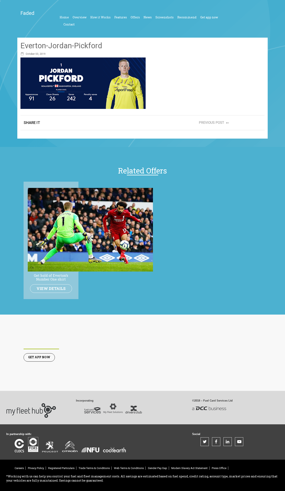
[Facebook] (216, 441)
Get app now (209, 17)
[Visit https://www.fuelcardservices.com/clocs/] (19, 445)
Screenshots (164, 17)
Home (64, 17)
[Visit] (33, 444)
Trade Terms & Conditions (94, 468)
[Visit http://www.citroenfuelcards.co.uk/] (70, 446)
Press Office (219, 468)
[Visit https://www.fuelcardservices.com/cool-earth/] (114, 449)
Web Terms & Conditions (129, 468)
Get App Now (39, 357)
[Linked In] (227, 441)
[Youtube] (239, 441)
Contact (69, 24)
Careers (19, 468)
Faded (27, 13)
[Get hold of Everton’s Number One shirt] (90, 229)
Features (120, 17)
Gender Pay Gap (157, 468)
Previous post (212, 123)
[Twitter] (205, 441)
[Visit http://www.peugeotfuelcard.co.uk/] (50, 446)
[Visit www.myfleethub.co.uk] (92, 410)
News (148, 17)
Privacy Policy (36, 468)
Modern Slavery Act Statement (189, 468)
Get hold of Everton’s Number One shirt (51, 277)
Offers (135, 17)
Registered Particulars (61, 468)
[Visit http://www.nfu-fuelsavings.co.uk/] (90, 450)
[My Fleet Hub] (31, 407)
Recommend (187, 17)
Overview (80, 17)
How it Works (100, 17)
